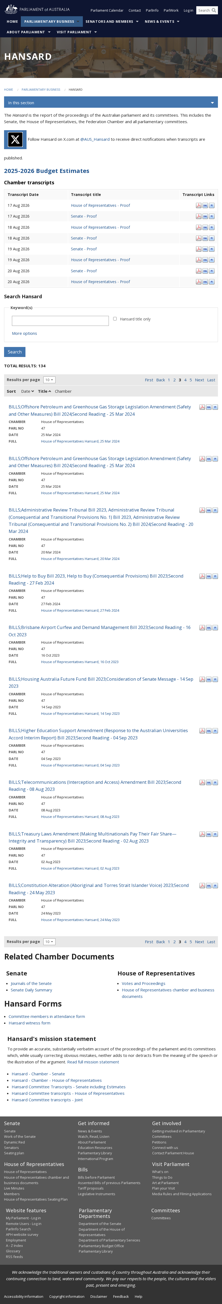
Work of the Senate (20, 1136)
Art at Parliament (165, 1182)
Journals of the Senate (31, 983)
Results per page (23, 379)
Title (43, 391)
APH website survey (22, 1234)
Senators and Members (109, 21)
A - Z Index (14, 1245)
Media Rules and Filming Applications (182, 1193)
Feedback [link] (121, 1296)
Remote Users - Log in (23, 1223)
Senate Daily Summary (31, 989)
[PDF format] (198, 205)
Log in (188, 10)
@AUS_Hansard (95, 139)
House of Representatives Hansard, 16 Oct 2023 (80, 661)
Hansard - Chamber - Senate (38, 1073)
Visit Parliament (74, 32)
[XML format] (205, 205)
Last (211, 379)
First (149, 379)
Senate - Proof (84, 216)
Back (160, 379)
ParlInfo (152, 10)
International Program (95, 1158)
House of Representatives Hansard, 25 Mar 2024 (80, 441)
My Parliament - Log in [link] (23, 1217)
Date (26, 391)
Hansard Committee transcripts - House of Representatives (68, 1093)
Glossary (13, 1251)
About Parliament (26, 32)
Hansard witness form (29, 1022)
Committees (161, 1217)
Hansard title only (135, 319)
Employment (16, 1240)
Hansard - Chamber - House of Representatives (57, 1080)
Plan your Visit (163, 1188)
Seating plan (14, 1153)
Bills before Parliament (96, 1177)
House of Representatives (25, 1171)
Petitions (159, 1142)
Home (12, 21)
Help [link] (138, 1296)
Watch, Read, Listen (93, 1136)
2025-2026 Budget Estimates (46, 170)
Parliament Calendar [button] (107, 10)
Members (12, 1193)
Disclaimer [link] (98, 1296)
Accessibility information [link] (23, 1296)
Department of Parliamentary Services (109, 1240)
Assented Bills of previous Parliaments (109, 1182)
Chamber (63, 391)
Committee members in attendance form (47, 1016)
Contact (135, 10)
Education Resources (95, 1147)
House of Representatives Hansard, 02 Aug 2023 (80, 868)
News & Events (159, 21)
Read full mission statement (93, 1061)
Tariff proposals (91, 1188)
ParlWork (171, 10)
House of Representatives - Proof (100, 205)
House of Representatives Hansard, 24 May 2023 (80, 919)
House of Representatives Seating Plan (36, 1199)
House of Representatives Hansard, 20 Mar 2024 (80, 558)
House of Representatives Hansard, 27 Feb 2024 (80, 610)
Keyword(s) (21, 307)
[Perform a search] (214, 10)
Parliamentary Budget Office (101, 1245)
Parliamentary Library (95, 1153)
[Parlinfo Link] (211, 205)
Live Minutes (14, 1188)
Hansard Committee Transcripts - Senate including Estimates (69, 1086)
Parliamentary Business (49, 21)
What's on (160, 1171)
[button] (111, 103)
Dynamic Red (14, 1142)
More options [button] (24, 333)
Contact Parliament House (173, 1153)
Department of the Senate (100, 1223)
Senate (10, 1131)
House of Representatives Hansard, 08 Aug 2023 (80, 816)
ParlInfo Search (18, 1229)
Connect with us (165, 1147)
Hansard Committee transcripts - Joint (47, 1099)
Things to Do (162, 1177)
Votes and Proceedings (143, 983)
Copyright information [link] (66, 1296)
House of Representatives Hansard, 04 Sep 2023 (80, 765)
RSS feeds (14, 1256)
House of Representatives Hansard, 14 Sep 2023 (80, 713)
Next (199, 379)
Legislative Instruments (96, 1193)
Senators (11, 1147)
